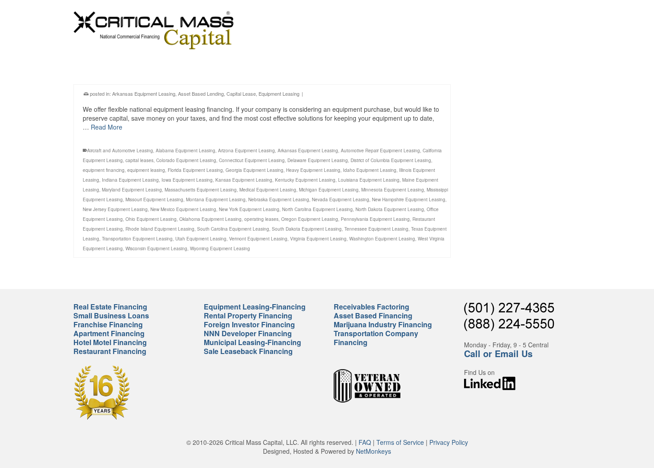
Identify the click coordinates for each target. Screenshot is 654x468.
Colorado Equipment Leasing (186, 160)
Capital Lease (241, 93)
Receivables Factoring (371, 306)
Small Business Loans (111, 315)
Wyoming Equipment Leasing (220, 248)
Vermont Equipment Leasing (258, 239)
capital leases (139, 160)
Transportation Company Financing (376, 337)
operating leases (261, 219)
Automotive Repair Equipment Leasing (380, 150)
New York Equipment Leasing (249, 209)
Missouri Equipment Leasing (154, 199)
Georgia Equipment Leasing (254, 170)
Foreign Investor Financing (249, 324)
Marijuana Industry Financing (383, 324)
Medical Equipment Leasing (267, 190)
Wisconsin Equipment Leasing (156, 248)
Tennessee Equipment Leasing (376, 229)
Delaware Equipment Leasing (317, 160)
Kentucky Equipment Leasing (305, 180)
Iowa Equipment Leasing (187, 180)
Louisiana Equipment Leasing (369, 180)
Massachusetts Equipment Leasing (201, 190)
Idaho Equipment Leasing (369, 170)
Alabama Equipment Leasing (185, 150)
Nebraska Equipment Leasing (278, 199)
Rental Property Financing (248, 315)
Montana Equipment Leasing (216, 199)
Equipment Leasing (278, 93)
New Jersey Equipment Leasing (115, 209)
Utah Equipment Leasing (200, 239)
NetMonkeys (373, 451)
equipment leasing (146, 170)
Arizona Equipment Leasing (246, 150)
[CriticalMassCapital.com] (153, 30)
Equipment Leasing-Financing (255, 306)
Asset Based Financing (373, 315)
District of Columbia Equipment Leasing (391, 160)
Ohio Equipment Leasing (151, 219)
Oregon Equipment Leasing (309, 219)
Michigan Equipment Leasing (329, 190)
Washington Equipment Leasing (382, 239)
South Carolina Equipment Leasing (233, 229)
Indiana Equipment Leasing (130, 180)
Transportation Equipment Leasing (137, 239)
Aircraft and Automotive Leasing (120, 150)
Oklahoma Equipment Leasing (210, 219)
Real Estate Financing (110, 306)
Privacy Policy (448, 442)
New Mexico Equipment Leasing (183, 209)
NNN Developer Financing (248, 333)
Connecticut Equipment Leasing (252, 160)
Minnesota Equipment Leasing (392, 190)
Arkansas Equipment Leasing (143, 93)
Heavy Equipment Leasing (313, 170)
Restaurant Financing (109, 351)
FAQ (365, 442)
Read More (106, 126)
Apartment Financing (109, 333)
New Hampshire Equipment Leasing (408, 199)
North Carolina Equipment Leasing (317, 209)
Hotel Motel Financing (110, 342)
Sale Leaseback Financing (248, 351)
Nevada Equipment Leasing (340, 199)
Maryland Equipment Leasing (132, 190)
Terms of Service (400, 442)
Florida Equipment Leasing (195, 170)
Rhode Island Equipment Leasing (159, 229)
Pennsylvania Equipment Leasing (375, 219)
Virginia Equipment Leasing (318, 239)
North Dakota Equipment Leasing (389, 209)
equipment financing (104, 170)
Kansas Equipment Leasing (243, 180)
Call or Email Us (498, 353)
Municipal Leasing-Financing (252, 342)
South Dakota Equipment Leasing (307, 229)
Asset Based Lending (201, 93)
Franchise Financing (108, 324)
